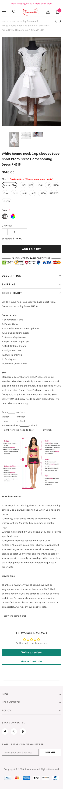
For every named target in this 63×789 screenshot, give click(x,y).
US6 (48, 185)
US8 (56, 185)
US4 (39, 185)
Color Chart (12, 293)
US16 (32, 193)
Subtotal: (7, 238)
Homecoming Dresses (24, 21)
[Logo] (31, 11)
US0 (23, 185)
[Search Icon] (14, 11)
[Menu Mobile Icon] (4, 11)
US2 (31, 185)
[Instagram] (14, 731)
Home (5, 21)
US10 (5, 193)
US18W (54, 193)
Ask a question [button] (31, 661)
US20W (6, 201)
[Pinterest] (23, 731)
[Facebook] (5, 731)
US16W (42, 193)
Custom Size (9, 185)
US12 (14, 193)
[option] (31, 81)
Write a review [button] (31, 652)
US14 (23, 193)
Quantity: (7, 225)
